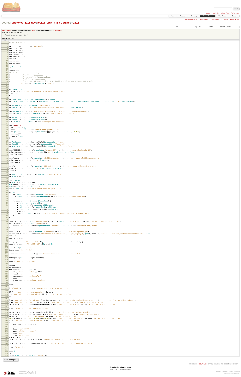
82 (7, 207)
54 (7, 150)
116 (6, 276)
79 (7, 201)
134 (6, 312)
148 (6, 341)
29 (7, 99)
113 (6, 270)
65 (7, 172)
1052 (33, 30)
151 (6, 347)
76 (7, 194)
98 (7, 240)
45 (7, 132)
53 (7, 148)
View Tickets (222, 16)
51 (7, 144)
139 (6, 323)
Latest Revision (204, 19)
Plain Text (113, 369)
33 (7, 107)
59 (7, 160)
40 (7, 121)
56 (7, 154)
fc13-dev (30, 22)
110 (6, 264)
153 (6, 351)
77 (7, 197)
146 (6, 337)
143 (6, 331)
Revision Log (234, 19)
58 (7, 158)
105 (6, 254)
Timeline (182, 16)
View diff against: (225, 26)
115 (6, 274)
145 (6, 335)
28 (7, 97)
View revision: (203, 26)
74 (7, 191)
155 (6, 355)
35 (7, 111)
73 (7, 188)
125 (6, 294)
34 (7, 109)
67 (7, 176)
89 (7, 221)
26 (7, 93)
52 (7, 146)
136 (6, 316)
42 (7, 125)
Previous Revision (191, 19)
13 (7, 67)
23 (7, 87)
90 (7, 223)
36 (7, 113)
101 (6, 246)
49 (7, 140)
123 (6, 290)
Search (234, 16)
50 (7, 142)
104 (6, 252)
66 (7, 174)
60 (7, 162)
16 (7, 73)
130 (6, 304)
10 (7, 61)
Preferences (235, 13)
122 (6, 288)
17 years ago (57, 30)
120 (6, 284)
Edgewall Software (27, 373)
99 (7, 242)
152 (6, 349)
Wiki (173, 16)
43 (7, 127)
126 (6, 296)
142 (6, 329)
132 (6, 308)
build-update (61, 22)
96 (7, 236)
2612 (76, 22)
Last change (6, 30)
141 (6, 327)
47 (7, 136)
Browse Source (208, 16)
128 (6, 300)
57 (7, 156)
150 (6, 345)
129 (6, 302)
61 (7, 164)
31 (7, 103)
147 (6, 339)
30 (7, 101)
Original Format (125, 369)
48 (7, 138)
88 (7, 220)
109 (6, 261)
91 (7, 226)
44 (7, 130)
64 (7, 170)
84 (7, 211)
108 (6, 260)
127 (6, 298)
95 (7, 234)
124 (6, 292)
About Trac (225, 13)
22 (7, 85)
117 (6, 278)
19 (7, 79)
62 (7, 166)
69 (7, 180)
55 (7, 152)
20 (7, 81)
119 (6, 282)
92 (7, 228)
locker (41, 22)
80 (7, 203)
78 (7, 199)
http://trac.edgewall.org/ (232, 373)
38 (7, 117)
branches (17, 22)
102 (6, 248)
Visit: (177, 26)
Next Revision (215, 19)
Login (208, 13)
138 (6, 320)
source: (6, 22)
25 (7, 91)
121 (6, 286)
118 (6, 280)
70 (7, 182)
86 (7, 215)
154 (6, 353)
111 (6, 265)
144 (6, 333)
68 (7, 178)
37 (7, 115)
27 (7, 95)
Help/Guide (215, 13)
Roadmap (194, 16)
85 (7, 213)
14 (7, 69)
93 (7, 230)
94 (7, 232)
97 (7, 238)
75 (7, 192)
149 (6, 343)
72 (7, 186)
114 (6, 272)
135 (6, 314)
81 (7, 205)
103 (6, 250)
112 (6, 267)
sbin (49, 22)
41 (7, 124)
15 (7, 71)
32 (7, 105)
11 (7, 63)
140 (6, 325)
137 (6, 318)
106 (6, 256)
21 (7, 83)
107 (6, 258)
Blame (226, 19)
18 (7, 77)
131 (6, 306)
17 (7, 75)
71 (7, 184)
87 (7, 217)
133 (6, 310)
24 (7, 89)
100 (6, 244)
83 (7, 209)
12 (7, 65)
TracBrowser (202, 364)
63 (7, 168)
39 (7, 119)
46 (7, 134)
